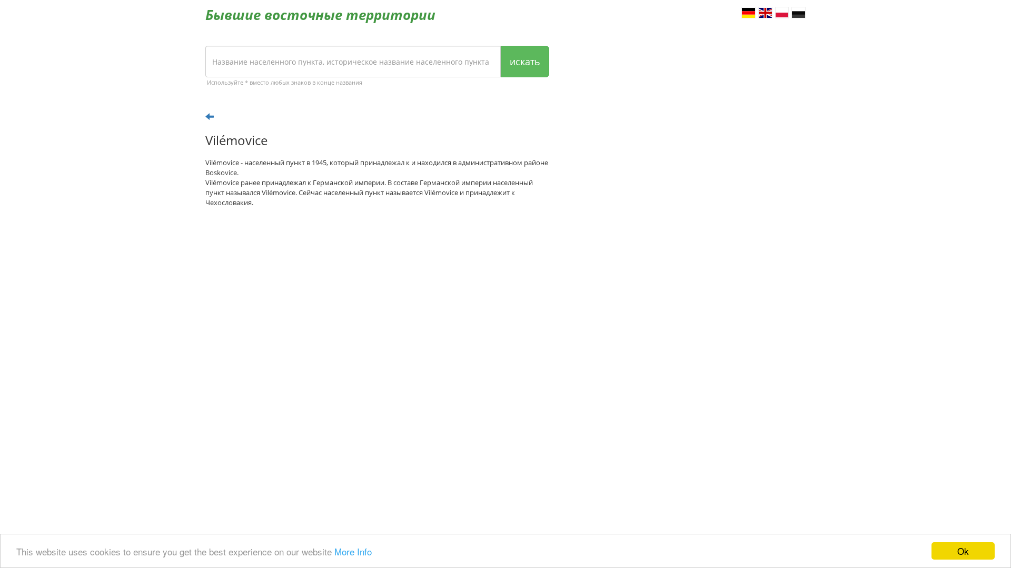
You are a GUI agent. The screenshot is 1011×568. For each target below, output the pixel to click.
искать (525, 61)
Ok (963, 550)
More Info (353, 551)
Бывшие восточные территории (320, 14)
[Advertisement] (377, 297)
